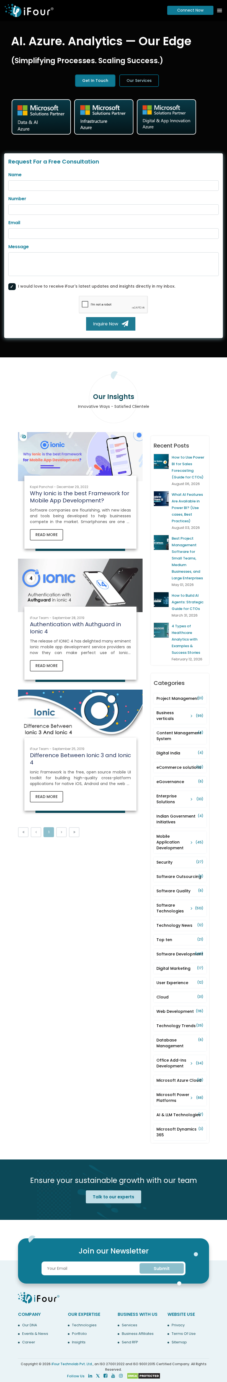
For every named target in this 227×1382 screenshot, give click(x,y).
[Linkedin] (90, 1376)
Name (15, 175)
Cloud (179, 997)
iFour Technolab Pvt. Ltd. (72, 1364)
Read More (46, 534)
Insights (79, 1342)
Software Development (179, 954)
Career (28, 1342)
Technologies (84, 1325)
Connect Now (190, 10)
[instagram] (121, 1376)
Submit (162, 1268)
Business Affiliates (138, 1334)
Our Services (139, 80)
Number (17, 198)
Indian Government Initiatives (179, 819)
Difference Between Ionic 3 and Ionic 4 (80, 758)
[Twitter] (98, 1376)
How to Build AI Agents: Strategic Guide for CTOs (187, 602)
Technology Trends (179, 1026)
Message (18, 246)
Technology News (179, 925)
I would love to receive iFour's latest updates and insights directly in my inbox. (96, 286)
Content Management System (179, 735)
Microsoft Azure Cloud (179, 1080)
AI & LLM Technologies (179, 1115)
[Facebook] (105, 1376)
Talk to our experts (113, 1197)
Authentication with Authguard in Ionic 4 (75, 627)
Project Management (179, 698)
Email (14, 222)
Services (129, 1325)
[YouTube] (113, 1376)
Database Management (179, 1043)
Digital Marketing (179, 968)
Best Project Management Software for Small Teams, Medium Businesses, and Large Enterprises (187, 558)
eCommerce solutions (179, 767)
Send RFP (130, 1342)
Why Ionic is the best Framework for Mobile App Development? (79, 496)
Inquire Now (107, 324)
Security (179, 862)
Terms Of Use (184, 1334)
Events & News (35, 1334)
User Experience (179, 982)
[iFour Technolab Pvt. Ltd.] (39, 1297)
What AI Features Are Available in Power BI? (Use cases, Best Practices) (187, 508)
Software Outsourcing (179, 876)
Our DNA (29, 1325)
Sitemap (179, 1342)
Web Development (179, 1011)
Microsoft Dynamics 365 (179, 1132)
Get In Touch (95, 80)
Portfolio (79, 1334)
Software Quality (179, 891)
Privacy (178, 1325)
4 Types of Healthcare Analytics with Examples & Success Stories (186, 639)
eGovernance (179, 781)
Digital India (179, 753)
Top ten (179, 939)
